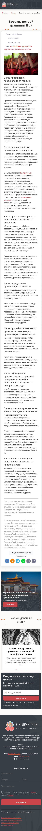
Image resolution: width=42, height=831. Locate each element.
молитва (28, 49)
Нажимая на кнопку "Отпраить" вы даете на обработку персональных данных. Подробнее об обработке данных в (20, 794)
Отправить (21, 802)
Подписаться (21, 553)
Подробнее (10, 604)
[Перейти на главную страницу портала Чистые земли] (9, 4)
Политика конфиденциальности (11, 820)
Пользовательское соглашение (11, 818)
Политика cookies (7, 825)
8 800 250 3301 (14, 754)
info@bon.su (24, 756)
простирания (19, 49)
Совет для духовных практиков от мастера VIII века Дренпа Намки (21, 651)
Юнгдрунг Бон (26, 173)
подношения (8, 49)
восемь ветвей (15, 46)
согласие (33, 792)
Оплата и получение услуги (10, 823)
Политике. (11, 796)
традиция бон (27, 46)
